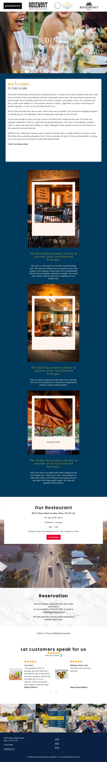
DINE (57, 744)
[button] (51, 692)
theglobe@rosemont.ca (54, 612)
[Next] (97, 38)
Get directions (54, 537)
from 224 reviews (52, 655)
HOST (57, 748)
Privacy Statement (65, 757)
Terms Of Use (75, 757)
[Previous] (9, 38)
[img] (54, 653)
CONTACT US (9, 749)
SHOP (57, 739)
